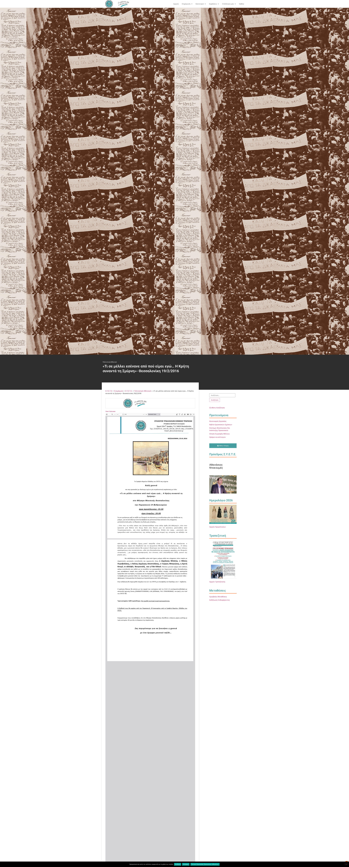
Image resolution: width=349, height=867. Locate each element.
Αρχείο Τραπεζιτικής (217, 582)
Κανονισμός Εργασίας (217, 421)
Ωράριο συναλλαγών (217, 437)
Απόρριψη (186, 864)
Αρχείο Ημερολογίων (217, 527)
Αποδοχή (177, 864)
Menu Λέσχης (224, 446)
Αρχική (176, 4)
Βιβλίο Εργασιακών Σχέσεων (220, 425)
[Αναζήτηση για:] (222, 395)
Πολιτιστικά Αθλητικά (110, 362)
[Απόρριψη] (346, 864)
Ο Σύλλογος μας (228, 4)
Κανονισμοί (200, 4)
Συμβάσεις (213, 4)
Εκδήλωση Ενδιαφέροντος (219, 600)
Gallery (241, 4)
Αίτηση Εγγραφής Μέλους (219, 434)
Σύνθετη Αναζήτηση (217, 408)
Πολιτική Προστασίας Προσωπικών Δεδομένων (205, 864)
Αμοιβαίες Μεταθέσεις (218, 597)
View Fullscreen (110, 411)
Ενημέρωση (186, 4)
